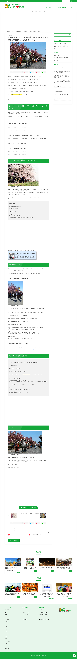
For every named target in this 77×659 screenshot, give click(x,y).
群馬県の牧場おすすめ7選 (59, 91)
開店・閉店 (64, 7)
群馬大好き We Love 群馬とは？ (28, 609)
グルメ (41, 7)
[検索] (69, 35)
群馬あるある (45, 4)
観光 (53, 4)
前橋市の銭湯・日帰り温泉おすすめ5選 (61, 94)
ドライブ (49, 7)
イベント (70, 4)
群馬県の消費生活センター (44, 612)
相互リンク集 (25, 619)
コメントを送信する (14, 540)
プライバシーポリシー (26, 614)
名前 (10, 534)
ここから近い (65, 4)
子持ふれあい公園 (26, 374)
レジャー (54, 7)
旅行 (32, 4)
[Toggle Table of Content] (9, 100)
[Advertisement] (38, 20)
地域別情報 (39, 4)
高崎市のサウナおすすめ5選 (59, 88)
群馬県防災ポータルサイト (44, 619)
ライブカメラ (70, 7)
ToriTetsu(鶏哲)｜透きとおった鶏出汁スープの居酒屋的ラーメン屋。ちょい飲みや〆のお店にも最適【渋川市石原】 (62, 76)
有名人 (56, 4)
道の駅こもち (36, 349)
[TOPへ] (74, 655)
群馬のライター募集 (26, 612)
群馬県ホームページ (43, 609)
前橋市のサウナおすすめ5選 (59, 101)
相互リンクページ (57, 46)
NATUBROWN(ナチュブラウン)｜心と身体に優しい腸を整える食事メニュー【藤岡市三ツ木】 (62, 86)
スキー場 (45, 7)
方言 (49, 4)
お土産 (60, 4)
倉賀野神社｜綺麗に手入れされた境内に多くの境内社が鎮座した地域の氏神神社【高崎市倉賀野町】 (62, 98)
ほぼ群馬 (59, 7)
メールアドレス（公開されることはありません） (39, 534)
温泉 (35, 4)
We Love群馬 (7, 31)
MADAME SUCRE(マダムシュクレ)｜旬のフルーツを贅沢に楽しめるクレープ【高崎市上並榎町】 (62, 81)
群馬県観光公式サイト (43, 614)
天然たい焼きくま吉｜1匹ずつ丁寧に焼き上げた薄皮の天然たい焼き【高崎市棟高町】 (62, 68)
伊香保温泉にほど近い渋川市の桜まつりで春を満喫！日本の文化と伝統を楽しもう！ (29, 31)
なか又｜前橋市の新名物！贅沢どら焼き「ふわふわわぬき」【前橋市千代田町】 (62, 72)
